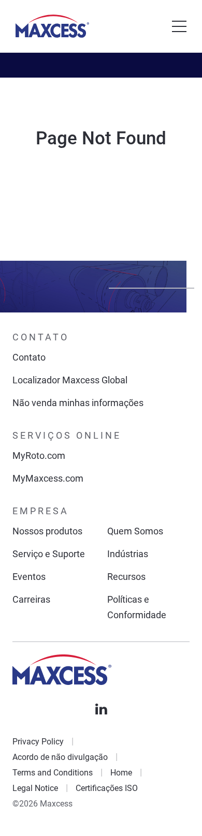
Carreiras (31, 599)
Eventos (29, 576)
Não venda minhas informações (77, 402)
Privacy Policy (38, 742)
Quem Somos (135, 531)
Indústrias (127, 553)
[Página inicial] (52, 26)
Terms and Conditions (52, 773)
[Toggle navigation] (179, 26)
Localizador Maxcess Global (69, 380)
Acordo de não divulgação (60, 757)
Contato (29, 357)
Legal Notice (35, 788)
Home (121, 773)
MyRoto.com (38, 455)
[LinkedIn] (101, 709)
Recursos (126, 576)
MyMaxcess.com (47, 478)
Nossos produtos (47, 531)
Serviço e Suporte (48, 553)
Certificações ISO (107, 788)
